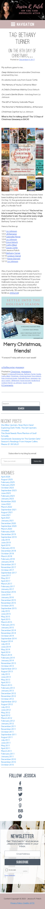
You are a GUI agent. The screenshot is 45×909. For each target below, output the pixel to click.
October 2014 (7, 636)
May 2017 (5, 578)
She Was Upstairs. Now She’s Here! (17, 425)
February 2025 (8, 482)
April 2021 (5, 518)
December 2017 (8, 565)
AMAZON (14, 293)
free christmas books (9, 378)
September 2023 (9, 490)
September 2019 (9, 537)
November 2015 (8, 603)
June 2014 (6, 647)
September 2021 (9, 510)
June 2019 (6, 543)
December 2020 (8, 523)
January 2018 (7, 562)
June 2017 (6, 575)
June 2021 (6, 515)
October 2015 (7, 606)
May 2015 (5, 617)
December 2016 (8, 592)
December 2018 (8, 551)
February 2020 (8, 532)
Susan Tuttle (12, 248)
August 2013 (7, 671)
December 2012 (8, 693)
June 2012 (6, 710)
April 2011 (5, 748)
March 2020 (6, 529)
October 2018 (7, 554)
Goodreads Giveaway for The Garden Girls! (20, 439)
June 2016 (6, 595)
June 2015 (6, 614)
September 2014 (9, 639)
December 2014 (8, 630)
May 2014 (5, 650)
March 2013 (6, 685)
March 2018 (6, 556)
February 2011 (8, 754)
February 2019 (8, 548)
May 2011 (5, 746)
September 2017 (9, 573)
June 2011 (6, 743)
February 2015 (8, 625)
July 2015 (5, 611)
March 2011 (6, 751)
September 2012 (9, 702)
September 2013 (9, 669)
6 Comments (7, 385)
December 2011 (8, 726)
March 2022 (6, 507)
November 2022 (8, 501)
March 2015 (6, 622)
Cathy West (11, 245)
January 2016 (7, 597)
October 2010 (7, 765)
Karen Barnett (13, 259)
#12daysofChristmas (15, 374)
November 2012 (8, 696)
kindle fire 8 (35, 381)
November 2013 (8, 663)
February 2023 (8, 496)
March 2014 (6, 655)
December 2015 (8, 600)
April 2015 (5, 619)
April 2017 (5, 581)
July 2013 (5, 674)
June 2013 (6, 677)
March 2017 (6, 584)
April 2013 (5, 682)
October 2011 (7, 732)
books (38, 374)
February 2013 (8, 688)
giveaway (34, 378)
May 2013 (5, 680)
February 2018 (8, 559)
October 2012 (7, 699)
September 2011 (9, 735)
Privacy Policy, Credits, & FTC (22, 903)
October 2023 (7, 488)
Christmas (15, 372)
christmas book (25, 376)
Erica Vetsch (12, 242)
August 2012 (7, 704)
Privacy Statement (10, 875)
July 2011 (5, 740)
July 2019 (5, 540)
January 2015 (7, 628)
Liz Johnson (11, 231)
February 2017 (8, 586)
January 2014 (7, 661)
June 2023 (6, 493)
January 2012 (7, 724)
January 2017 (7, 589)
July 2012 (5, 707)
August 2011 (7, 737)
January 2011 (7, 757)
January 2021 (7, 521)
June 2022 (6, 504)
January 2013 (7, 691)
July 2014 (5, 644)
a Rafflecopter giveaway (12, 367)
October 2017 (7, 570)
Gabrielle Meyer (13, 237)
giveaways (26, 372)
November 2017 (8, 567)
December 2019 (8, 534)
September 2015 (9, 608)
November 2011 (8, 729)
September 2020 (9, 526)
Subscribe (37, 461)
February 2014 (8, 658)
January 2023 (7, 499)
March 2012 (6, 718)
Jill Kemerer (11, 234)
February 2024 (8, 485)
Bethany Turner (13, 253)
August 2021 (7, 512)
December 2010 (8, 759)
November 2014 (8, 633)
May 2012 (5, 713)
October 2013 (7, 666)
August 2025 (7, 479)
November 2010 (8, 762)
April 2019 (5, 545)
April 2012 (5, 715)
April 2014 (5, 652)
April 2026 (5, 477)
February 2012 (8, 721)
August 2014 (7, 641)
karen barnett (25, 381)
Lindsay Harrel (14, 256)
